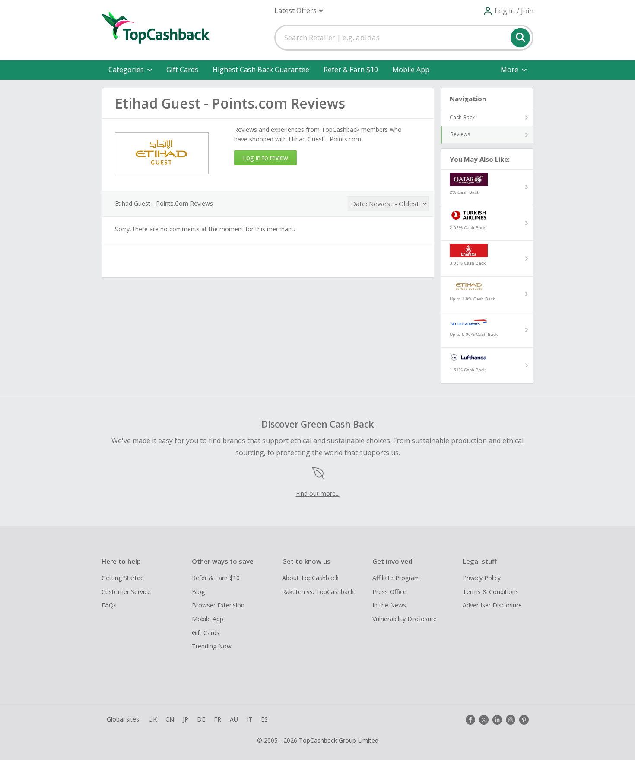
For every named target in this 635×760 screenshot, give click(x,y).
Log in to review (265, 157)
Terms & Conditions (491, 592)
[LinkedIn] (497, 720)
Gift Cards (182, 69)
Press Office (389, 592)
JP (185, 719)
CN (169, 719)
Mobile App (410, 69)
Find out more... (318, 493)
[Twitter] (484, 720)
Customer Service (126, 592)
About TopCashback (310, 578)
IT (249, 719)
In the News (389, 605)
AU (234, 719)
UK (153, 719)
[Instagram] (510, 720)
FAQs (109, 605)
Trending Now (212, 646)
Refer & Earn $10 (351, 69)
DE (201, 719)
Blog (198, 592)
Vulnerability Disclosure (404, 619)
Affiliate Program (396, 578)
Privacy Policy (482, 578)
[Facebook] (470, 720)
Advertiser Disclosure (492, 605)
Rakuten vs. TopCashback (318, 592)
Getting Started (123, 578)
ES (264, 719)
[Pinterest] (524, 720)
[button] (298, 10)
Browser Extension (218, 605)
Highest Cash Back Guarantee (261, 69)
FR (217, 719)
